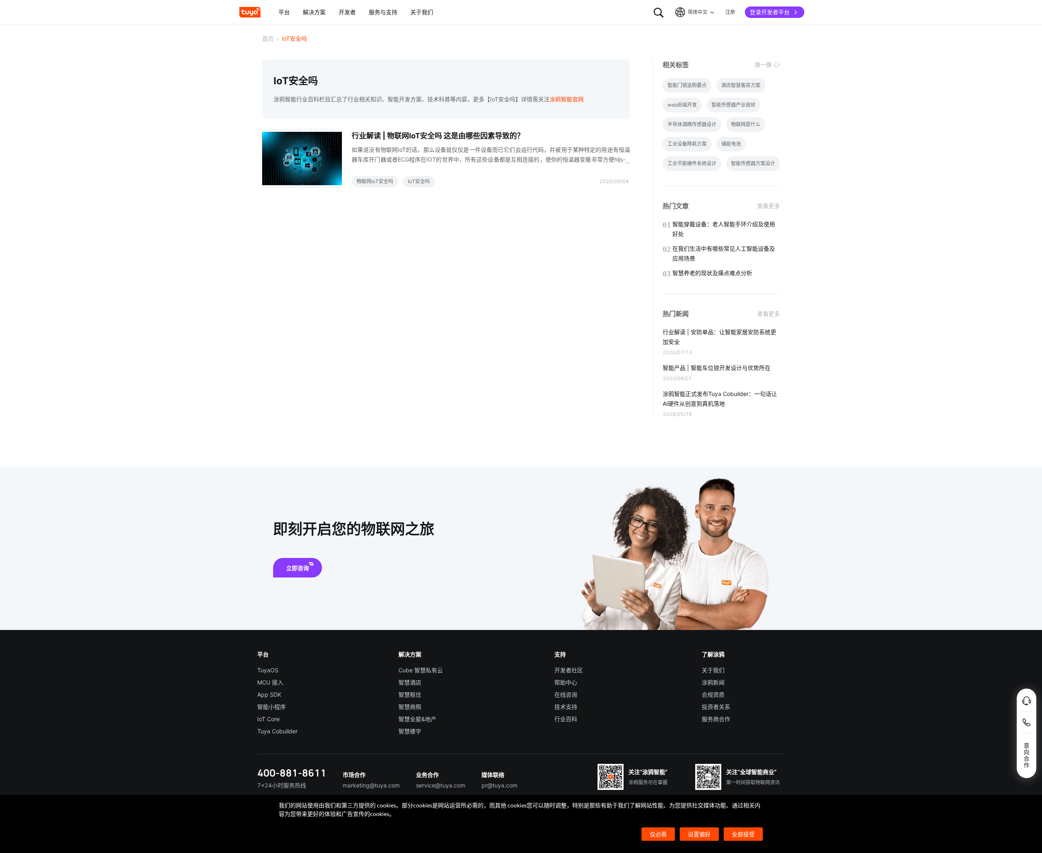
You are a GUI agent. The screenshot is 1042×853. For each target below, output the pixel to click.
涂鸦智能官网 (566, 99)
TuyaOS (267, 670)
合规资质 (713, 694)
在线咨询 (565, 694)
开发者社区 (568, 670)
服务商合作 (716, 718)
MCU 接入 (270, 682)
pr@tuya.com (499, 785)
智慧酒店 (409, 682)
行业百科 (565, 718)
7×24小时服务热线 (281, 785)
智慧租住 (409, 694)
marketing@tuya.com (371, 785)
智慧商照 (409, 706)
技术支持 (565, 706)
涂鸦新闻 (713, 682)
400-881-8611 (291, 772)
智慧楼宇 (409, 731)
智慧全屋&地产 (417, 718)
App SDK (269, 694)
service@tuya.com (440, 785)
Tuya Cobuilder (277, 731)
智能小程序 (271, 706)
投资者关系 (716, 706)
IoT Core (268, 718)
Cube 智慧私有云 (420, 670)
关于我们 (713, 670)
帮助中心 (565, 682)
